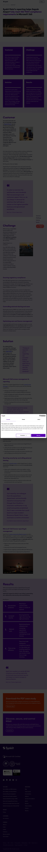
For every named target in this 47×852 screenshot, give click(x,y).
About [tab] (39, 419)
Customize (22, 435)
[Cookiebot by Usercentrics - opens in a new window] (40, 416)
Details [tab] (23, 419)
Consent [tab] (8, 419)
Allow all (38, 435)
